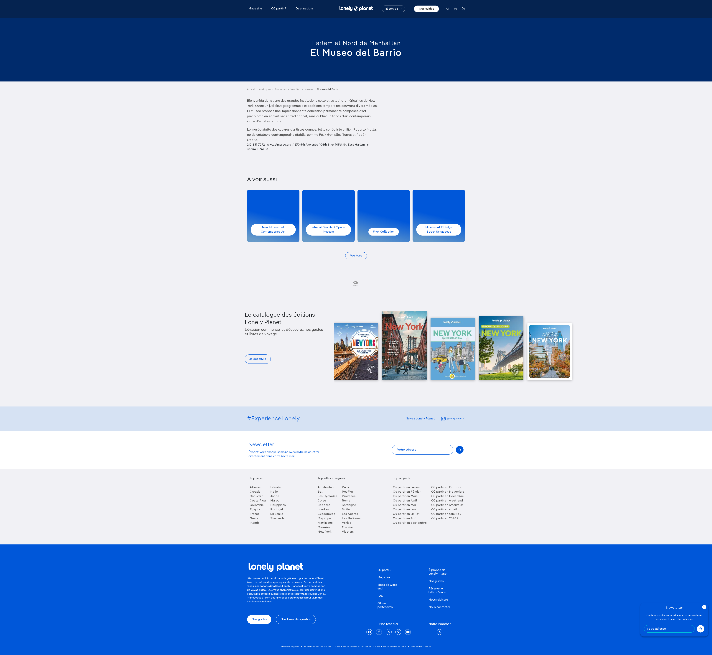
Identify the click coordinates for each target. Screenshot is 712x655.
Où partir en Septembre (410, 522)
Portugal (276, 509)
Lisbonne (324, 505)
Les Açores (350, 514)
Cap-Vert (256, 496)
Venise (346, 522)
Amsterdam (326, 487)
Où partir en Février (407, 491)
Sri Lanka (276, 514)
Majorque (324, 518)
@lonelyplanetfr (455, 419)
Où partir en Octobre (446, 487)
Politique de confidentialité (317, 647)
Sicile (346, 509)
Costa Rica (258, 500)
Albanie (255, 487)
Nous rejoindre (438, 599)
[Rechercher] (447, 9)
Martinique (325, 522)
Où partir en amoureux (447, 505)
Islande (275, 487)
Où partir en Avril (405, 500)
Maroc (275, 500)
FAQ (380, 596)
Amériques (265, 89)
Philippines (278, 505)
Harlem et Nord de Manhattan (356, 43)
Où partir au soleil (444, 509)
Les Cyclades (327, 496)
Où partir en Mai (404, 505)
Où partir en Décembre (447, 496)
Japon (274, 496)
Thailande (277, 518)
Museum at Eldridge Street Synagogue (438, 229)
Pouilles (348, 491)
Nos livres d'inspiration (296, 619)
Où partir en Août (405, 518)
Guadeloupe (326, 514)
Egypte (255, 509)
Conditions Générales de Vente (390, 647)
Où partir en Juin (404, 509)
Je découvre (257, 359)
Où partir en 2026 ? (445, 518)
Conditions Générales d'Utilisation (353, 647)
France (255, 514)
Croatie (255, 491)
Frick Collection (383, 231)
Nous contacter (439, 607)
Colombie (257, 505)
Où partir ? (384, 570)
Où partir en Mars (405, 496)
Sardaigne (349, 505)
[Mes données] (463, 9)
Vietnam (348, 531)
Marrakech (325, 527)
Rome (346, 500)
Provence (349, 496)
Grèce (254, 518)
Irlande (255, 522)
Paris (345, 487)
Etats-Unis (281, 89)
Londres (323, 509)
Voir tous (356, 255)
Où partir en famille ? (446, 514)
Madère (347, 527)
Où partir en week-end (447, 500)
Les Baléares (351, 518)
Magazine (384, 577)
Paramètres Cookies (421, 647)
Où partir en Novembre (447, 491)
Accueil (251, 89)
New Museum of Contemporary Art (273, 229)
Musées (309, 89)
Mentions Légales (290, 647)
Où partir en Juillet (406, 514)
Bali (320, 491)
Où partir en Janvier (407, 487)
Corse (322, 500)
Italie (274, 491)
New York (296, 89)
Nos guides (426, 8)
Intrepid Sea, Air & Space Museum (328, 229)
